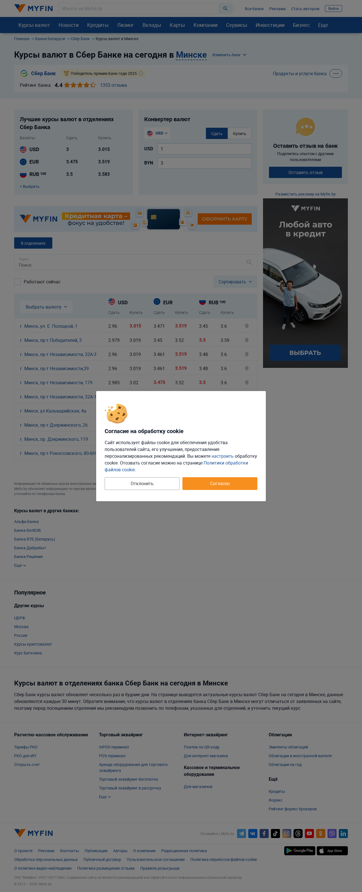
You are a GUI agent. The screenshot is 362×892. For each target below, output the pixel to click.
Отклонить (142, 483)
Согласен (220, 483)
